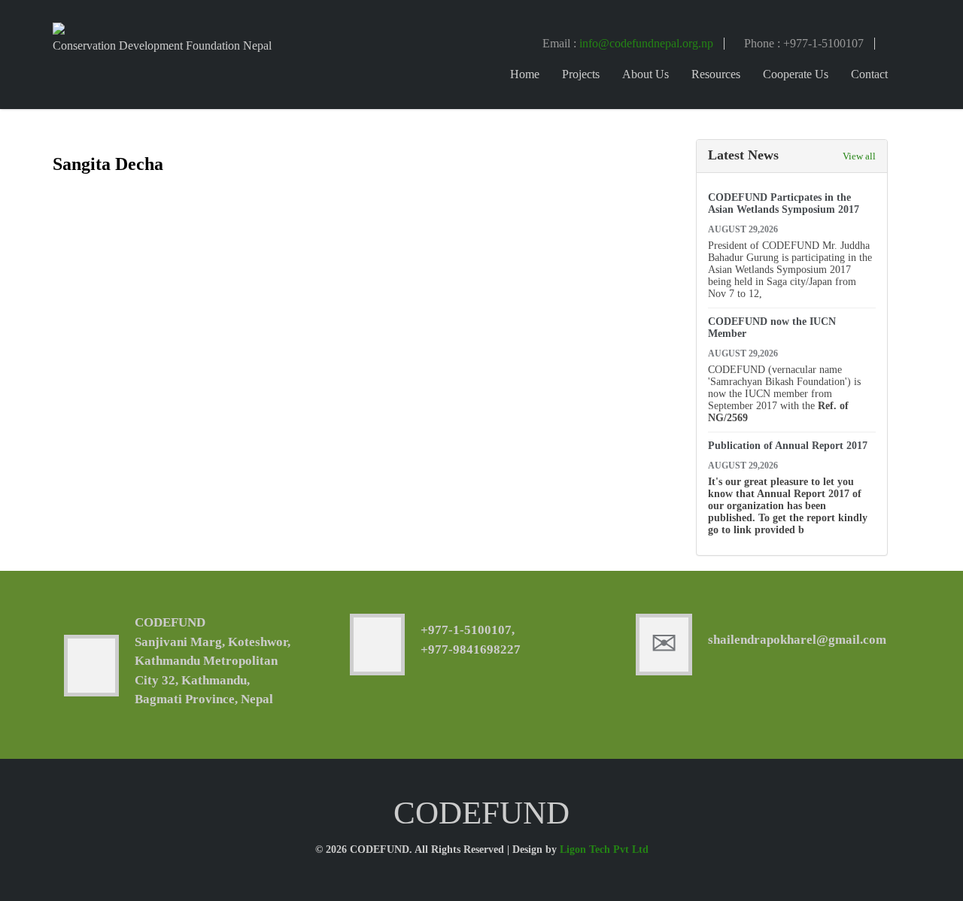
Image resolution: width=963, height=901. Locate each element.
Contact (869, 74)
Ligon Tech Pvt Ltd (604, 849)
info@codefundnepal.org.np (646, 43)
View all (859, 156)
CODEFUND (170, 622)
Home (524, 74)
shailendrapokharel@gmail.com (797, 640)
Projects (581, 74)
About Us (645, 74)
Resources (715, 74)
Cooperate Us (795, 74)
